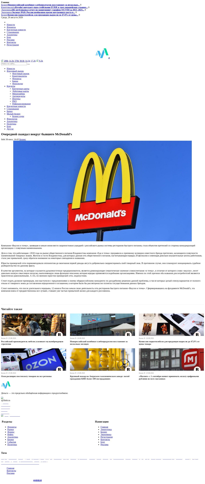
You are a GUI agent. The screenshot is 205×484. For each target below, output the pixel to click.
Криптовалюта (44, 7)
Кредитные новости (16, 30)
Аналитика (12, 35)
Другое (10, 129)
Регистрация (13, 45)
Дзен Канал (10, 398)
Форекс (11, 432)
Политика (11, 124)
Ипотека (16, 99)
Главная (104, 427)
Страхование (13, 32)
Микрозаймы (18, 93)
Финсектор (17, 83)
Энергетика (106, 429)
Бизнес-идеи (18, 116)
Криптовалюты (19, 76)
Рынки (10, 429)
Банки (15, 81)
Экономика (42, 10)
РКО (14, 101)
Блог (9, 37)
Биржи (10, 439)
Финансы (11, 27)
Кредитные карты (20, 88)
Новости (11, 24)
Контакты (11, 42)
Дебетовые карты (20, 91)
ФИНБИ (37, 480)
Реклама (11, 40)
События (11, 442)
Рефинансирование (21, 104)
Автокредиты (18, 96)
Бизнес (40, 5)
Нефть (10, 434)
